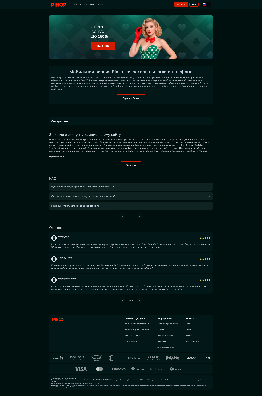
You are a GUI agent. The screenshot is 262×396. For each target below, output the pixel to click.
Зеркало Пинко (131, 98)
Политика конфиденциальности (136, 330)
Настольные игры (193, 341)
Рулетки (189, 335)
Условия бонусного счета (167, 324)
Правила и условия (134, 318)
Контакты (161, 330)
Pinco (188, 324)
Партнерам (161, 341)
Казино (190, 318)
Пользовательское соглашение (136, 324)
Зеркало (131, 165)
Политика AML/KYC (131, 341)
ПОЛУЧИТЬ (103, 45)
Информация (164, 318)
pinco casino (57, 83)
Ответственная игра (132, 335)
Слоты (188, 330)
